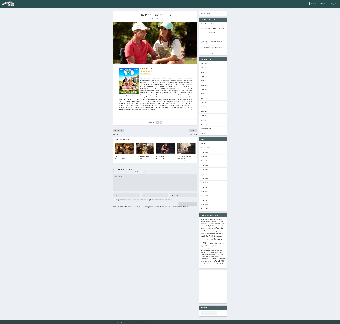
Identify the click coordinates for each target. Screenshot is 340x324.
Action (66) (204, 219)
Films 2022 (204, 191)
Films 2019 (204, 178)
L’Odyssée (204, 32)
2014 (202, 68)
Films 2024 (204, 200)
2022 (202, 102)
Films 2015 (204, 161)
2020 (202, 94)
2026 (202, 120)
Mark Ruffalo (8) (206, 250)
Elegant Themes (124, 322)
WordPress (141, 322)
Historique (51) (205, 248)
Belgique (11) (206, 223)
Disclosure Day (205, 53)
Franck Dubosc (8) (212, 243)
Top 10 (203, 133)
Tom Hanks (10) (205, 261)
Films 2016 (204, 165)
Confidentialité (205, 148)
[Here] (124, 148)
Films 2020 (204, 182)
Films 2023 (204, 196)
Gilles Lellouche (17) (209, 246)
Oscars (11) (219, 250)
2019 (202, 89)
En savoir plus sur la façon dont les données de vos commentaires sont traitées (166, 207)
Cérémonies (204, 129)
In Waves (204, 37)
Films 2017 (204, 169)
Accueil (313, 4)
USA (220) (218, 261)
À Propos (333, 4)
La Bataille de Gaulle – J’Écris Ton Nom (211, 42)
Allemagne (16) (219, 219)
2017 (202, 81)
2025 (202, 115)
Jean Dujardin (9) (213, 248)
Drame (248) (208, 236)
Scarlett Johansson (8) (216, 256)
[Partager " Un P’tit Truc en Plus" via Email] (161, 122)
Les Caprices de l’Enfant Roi (209, 47)
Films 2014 (204, 156)
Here (116, 156)
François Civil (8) (219, 243)
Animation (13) (214, 221)
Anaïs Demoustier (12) (206, 221)
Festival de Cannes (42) (207, 240)
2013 (202, 63)
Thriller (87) (215, 258)
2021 (202, 98)
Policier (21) (220, 252)
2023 (202, 107)
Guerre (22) (217, 246)
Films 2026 (204, 209)
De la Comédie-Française (208, 28)
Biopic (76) (210, 226)
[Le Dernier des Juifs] (145, 148)
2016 (202, 76)
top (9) (211, 261)
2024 (157, 19)
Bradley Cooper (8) (219, 225)
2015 (202, 72)
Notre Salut (204, 24)
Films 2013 (204, 152)
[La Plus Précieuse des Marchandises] (186, 148)
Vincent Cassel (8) (204, 263)
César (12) (203, 228)
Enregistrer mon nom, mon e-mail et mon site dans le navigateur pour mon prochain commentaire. (143, 200)
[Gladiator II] (165, 148)
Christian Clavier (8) (210, 228)
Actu (202, 124)
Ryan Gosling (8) (206, 256)
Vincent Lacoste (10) (213, 263)
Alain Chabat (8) (211, 219)
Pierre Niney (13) (204, 252)
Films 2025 (204, 204)
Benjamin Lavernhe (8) (215, 223)
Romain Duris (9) (214, 254)
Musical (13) (213, 250)
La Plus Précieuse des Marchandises (184, 157)
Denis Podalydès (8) (211, 233)
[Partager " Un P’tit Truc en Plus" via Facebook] (157, 122)
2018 (202, 85)
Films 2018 (204, 174)
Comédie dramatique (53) (213, 231)
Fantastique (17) (219, 236)
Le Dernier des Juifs (142, 156)
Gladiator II (160, 156)
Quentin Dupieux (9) (205, 254)
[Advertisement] (162, 4)
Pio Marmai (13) (213, 252)
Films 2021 (204, 187)
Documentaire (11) (220, 233)
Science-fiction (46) (206, 258)
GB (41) (202, 246)
